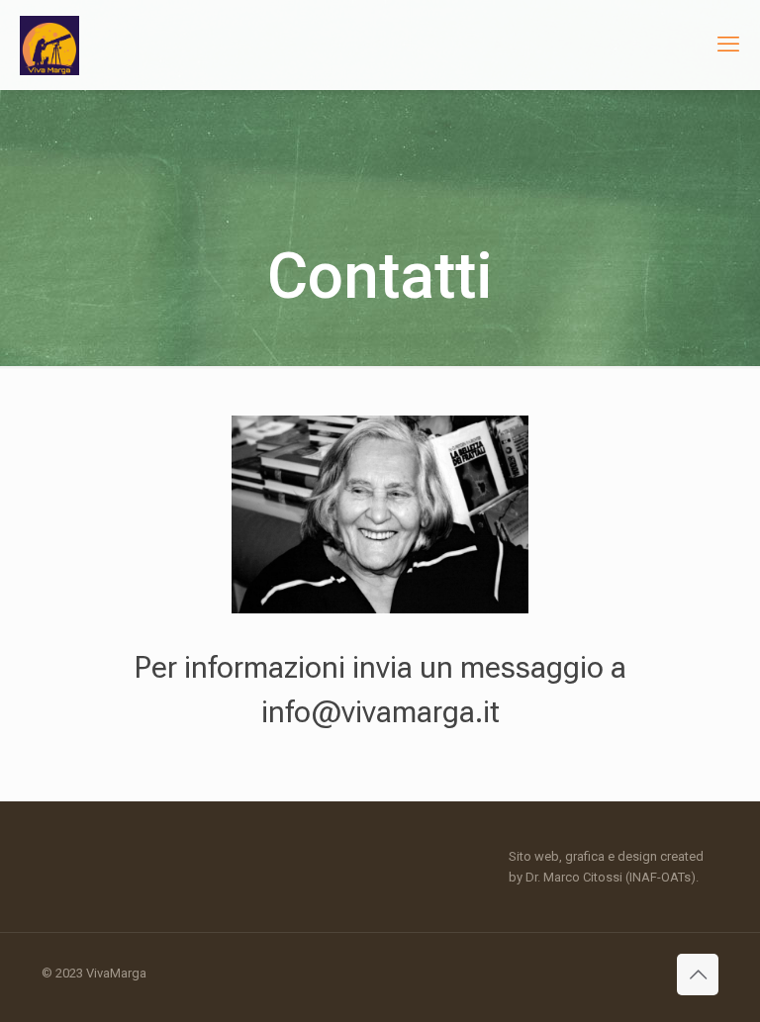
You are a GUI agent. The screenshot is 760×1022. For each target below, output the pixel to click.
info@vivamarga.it (380, 712)
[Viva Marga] (49, 44)
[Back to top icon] (697, 974)
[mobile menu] (728, 44)
